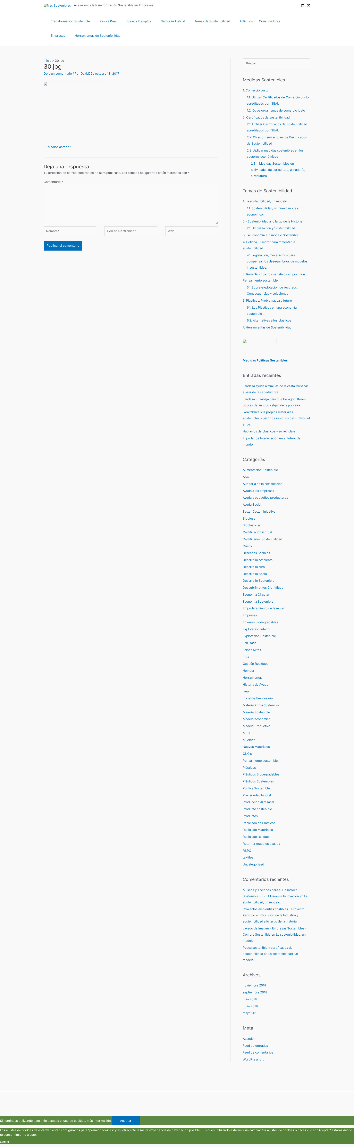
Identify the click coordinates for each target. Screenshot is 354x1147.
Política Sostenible (256, 788)
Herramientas (252, 678)
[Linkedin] (302, 5)
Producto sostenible (257, 809)
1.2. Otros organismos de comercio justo (276, 110)
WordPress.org (253, 1059)
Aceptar (125, 1121)
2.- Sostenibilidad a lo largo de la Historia (272, 221)
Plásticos (249, 768)
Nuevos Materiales (256, 747)
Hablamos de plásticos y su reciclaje (269, 431)
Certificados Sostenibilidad (262, 539)
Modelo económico (256, 719)
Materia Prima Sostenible (261, 705)
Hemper (248, 671)
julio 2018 (250, 999)
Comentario (53, 182)
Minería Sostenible (256, 712)
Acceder (249, 1039)
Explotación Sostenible (259, 636)
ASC (246, 477)
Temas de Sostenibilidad (212, 21)
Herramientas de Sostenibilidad (97, 36)
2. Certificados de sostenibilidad (266, 117)
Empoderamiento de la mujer (264, 608)
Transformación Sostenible (70, 21)
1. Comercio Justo (256, 90)
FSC (246, 657)
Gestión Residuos (255, 664)
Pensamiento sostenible (260, 761)
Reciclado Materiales (258, 830)
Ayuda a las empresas (258, 491)
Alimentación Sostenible (260, 470)
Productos (250, 816)
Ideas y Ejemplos (139, 21)
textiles (248, 857)
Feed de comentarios (258, 1052)
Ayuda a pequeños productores (265, 497)
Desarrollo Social (255, 574)
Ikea (246, 691)
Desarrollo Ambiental (258, 560)
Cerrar (4, 1142)
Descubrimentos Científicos (263, 587)
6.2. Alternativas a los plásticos (269, 320)
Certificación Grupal (257, 532)
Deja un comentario (58, 73)
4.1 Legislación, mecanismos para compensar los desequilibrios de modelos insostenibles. (277, 261)
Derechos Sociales (256, 553)
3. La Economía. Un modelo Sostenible (270, 235)
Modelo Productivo (256, 726)
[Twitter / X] (309, 5)
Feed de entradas (255, 1046)
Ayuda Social (252, 504)
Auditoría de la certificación (263, 484)
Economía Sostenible (258, 601)
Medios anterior (57, 147)
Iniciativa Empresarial (258, 698)
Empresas (58, 36)
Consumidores (269, 21)
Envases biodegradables (260, 622)
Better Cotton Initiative (259, 511)
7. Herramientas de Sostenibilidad (267, 327)
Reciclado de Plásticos (259, 823)
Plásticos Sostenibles (258, 781)
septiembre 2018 (255, 992)
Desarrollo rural (254, 567)
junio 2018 (250, 1006)
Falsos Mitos (252, 650)
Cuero (247, 546)
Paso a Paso (108, 21)
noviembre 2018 (254, 985)
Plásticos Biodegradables (261, 774)
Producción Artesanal (258, 802)
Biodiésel (249, 518)
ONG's (247, 754)
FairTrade (249, 643)
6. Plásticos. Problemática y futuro (267, 300)
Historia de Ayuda (255, 684)
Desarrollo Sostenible (258, 581)
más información (99, 1121)
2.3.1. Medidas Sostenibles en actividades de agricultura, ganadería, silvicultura (278, 170)
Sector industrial (173, 21)
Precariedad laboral (257, 795)
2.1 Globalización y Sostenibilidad (271, 228)
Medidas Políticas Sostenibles (265, 360)
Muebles (249, 740)
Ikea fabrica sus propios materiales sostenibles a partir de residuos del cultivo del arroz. (276, 418)
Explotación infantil (256, 629)
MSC (246, 733)
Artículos (246, 21)
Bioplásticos (251, 525)
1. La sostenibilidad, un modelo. (265, 201)
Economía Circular (256, 594)
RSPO (247, 851)
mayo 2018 (250, 1013)
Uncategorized (253, 864)
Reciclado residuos (256, 837)
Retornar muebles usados (261, 844)
